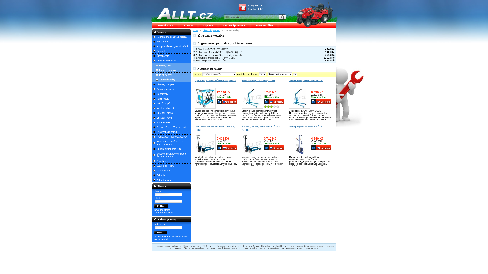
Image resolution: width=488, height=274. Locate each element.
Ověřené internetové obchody (167, 246)
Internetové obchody (254, 248)
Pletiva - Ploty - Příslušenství (171, 127)
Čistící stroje (163, 56)
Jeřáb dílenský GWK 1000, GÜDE (212, 49)
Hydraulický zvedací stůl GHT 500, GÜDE (215, 58)
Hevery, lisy (165, 65)
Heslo (157, 198)
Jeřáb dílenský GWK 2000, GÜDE (306, 80)
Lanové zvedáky (167, 70)
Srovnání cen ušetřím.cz (228, 246)
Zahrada (161, 175)
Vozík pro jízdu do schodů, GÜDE (211, 60)
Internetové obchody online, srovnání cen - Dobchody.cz (216, 248)
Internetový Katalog (250, 246)
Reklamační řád (264, 25)
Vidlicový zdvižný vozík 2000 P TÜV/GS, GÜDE (219, 55)
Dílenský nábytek (165, 84)
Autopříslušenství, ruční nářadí (172, 46)
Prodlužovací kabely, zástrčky (172, 136)
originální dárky (302, 246)
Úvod (195, 30)
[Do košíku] (229, 101)
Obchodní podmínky (234, 25)
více (220, 120)
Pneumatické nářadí (167, 132)
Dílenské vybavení (211, 30)
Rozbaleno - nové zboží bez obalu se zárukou (171, 143)
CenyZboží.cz (267, 246)
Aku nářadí (162, 41)
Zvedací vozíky (167, 79)
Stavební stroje (164, 161)
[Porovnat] (219, 101)
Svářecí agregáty (165, 166)
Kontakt (188, 25)
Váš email (159, 224)
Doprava (208, 25)
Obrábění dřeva (165, 113)
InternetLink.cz (312, 248)
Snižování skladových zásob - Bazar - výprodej (172, 155)
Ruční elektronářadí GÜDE (170, 149)
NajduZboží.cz (182, 248)
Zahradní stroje (164, 180)
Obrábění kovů (164, 117)
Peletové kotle (164, 122)
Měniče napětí (164, 103)
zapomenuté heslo (164, 212)
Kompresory (163, 98)
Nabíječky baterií (165, 108)
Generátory (162, 94)
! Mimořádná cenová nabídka (172, 37)
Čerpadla (161, 51)
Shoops (186, 246)
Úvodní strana (165, 25)
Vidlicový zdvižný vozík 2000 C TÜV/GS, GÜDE (219, 52)
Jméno (157, 191)
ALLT (185, 13)
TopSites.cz (281, 246)
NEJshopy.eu (209, 246)
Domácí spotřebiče (166, 89)
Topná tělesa (163, 170)
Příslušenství (165, 75)
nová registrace (162, 210)
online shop (196, 246)
